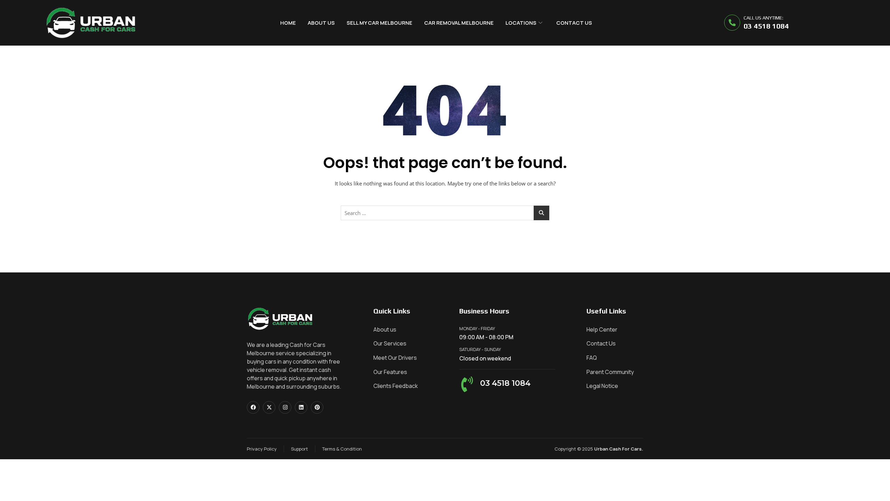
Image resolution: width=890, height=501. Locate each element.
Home (288, 22)
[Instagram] (285, 407)
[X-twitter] (269, 407)
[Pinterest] (317, 407)
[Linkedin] (301, 407)
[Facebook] (253, 407)
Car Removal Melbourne (459, 22)
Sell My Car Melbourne (379, 22)
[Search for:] (445, 213)
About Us (321, 22)
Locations (520, 22)
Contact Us (574, 22)
